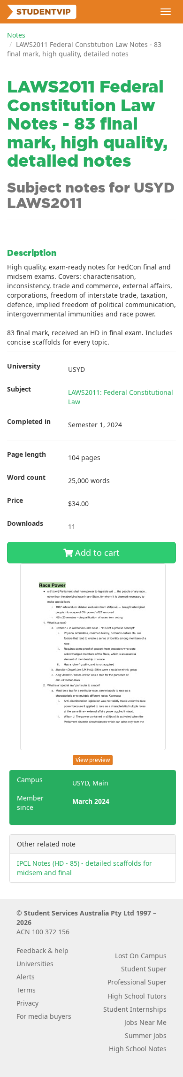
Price (15, 500)
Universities (34, 963)
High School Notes (138, 1048)
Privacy (27, 1003)
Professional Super (137, 981)
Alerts (25, 976)
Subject (19, 389)
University (23, 366)
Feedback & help (42, 950)
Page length (26, 454)
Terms (26, 989)
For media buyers (43, 1016)
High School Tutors (137, 996)
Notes (16, 35)
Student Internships (135, 1009)
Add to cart (96, 552)
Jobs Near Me (145, 1022)
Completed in (29, 421)
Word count (26, 477)
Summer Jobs (146, 1035)
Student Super (144, 968)
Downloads (25, 523)
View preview (93, 760)
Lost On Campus (141, 955)
